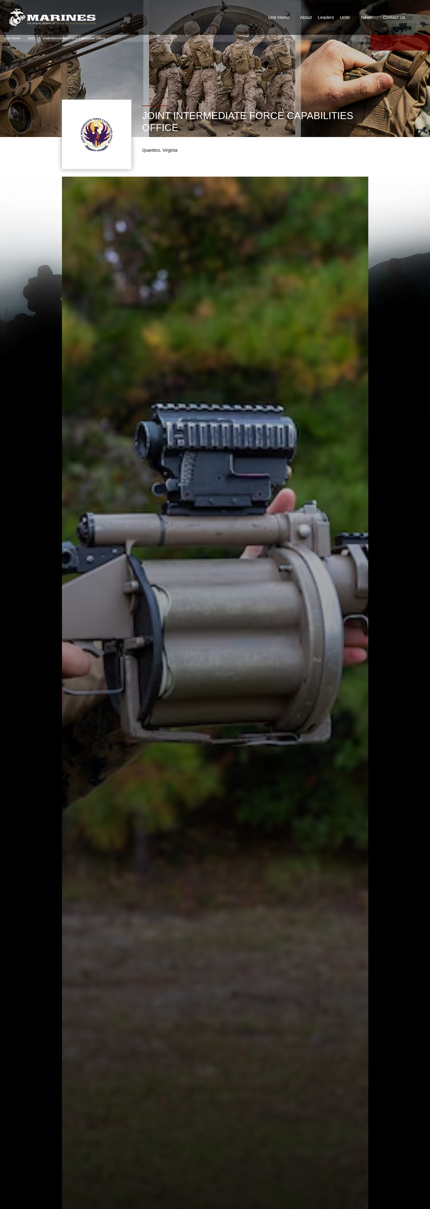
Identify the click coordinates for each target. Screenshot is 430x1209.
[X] (388, 43)
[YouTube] (400, 43)
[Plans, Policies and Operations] (52, 17)
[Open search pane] (416, 17)
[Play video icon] (207, 675)
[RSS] (424, 43)
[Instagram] (412, 43)
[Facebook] (376, 43)
